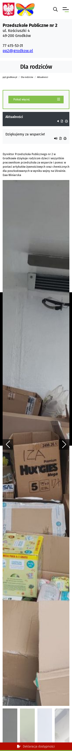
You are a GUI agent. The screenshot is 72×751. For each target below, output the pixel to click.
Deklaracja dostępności (38, 746)
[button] (64, 444)
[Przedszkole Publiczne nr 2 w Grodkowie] (9, 9)
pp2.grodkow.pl (10, 77)
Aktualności (42, 77)
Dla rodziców (27, 77)
